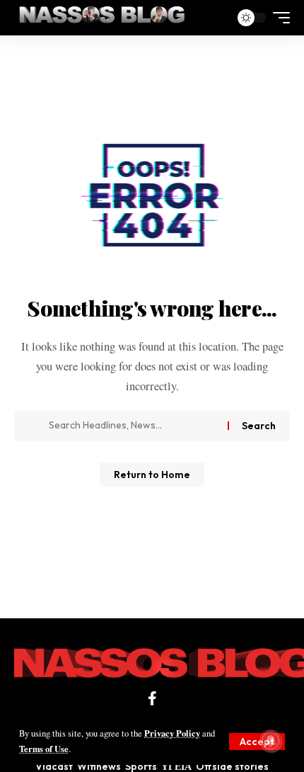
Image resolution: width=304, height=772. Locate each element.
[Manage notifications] (270, 741)
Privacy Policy (172, 733)
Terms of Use (44, 748)
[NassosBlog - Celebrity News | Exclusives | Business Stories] (103, 17)
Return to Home (152, 474)
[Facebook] (152, 698)
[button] (257, 741)
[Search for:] (133, 425)
